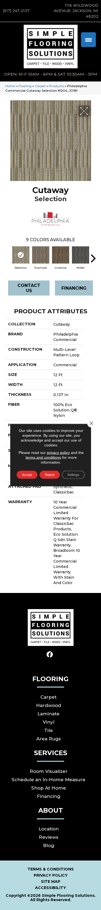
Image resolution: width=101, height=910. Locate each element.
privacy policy (58, 452)
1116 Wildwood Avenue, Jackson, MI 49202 (76, 11)
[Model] (80, 255)
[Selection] (21, 255)
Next (93, 255)
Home (10, 86)
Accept (27, 475)
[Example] (41, 255)
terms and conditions (43, 457)
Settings (73, 475)
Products (56, 86)
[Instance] (61, 255)
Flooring (25, 86)
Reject (49, 475)
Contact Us (29, 288)
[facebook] (50, 654)
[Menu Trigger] (88, 39)
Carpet (40, 86)
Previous (8, 255)
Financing (73, 288)
